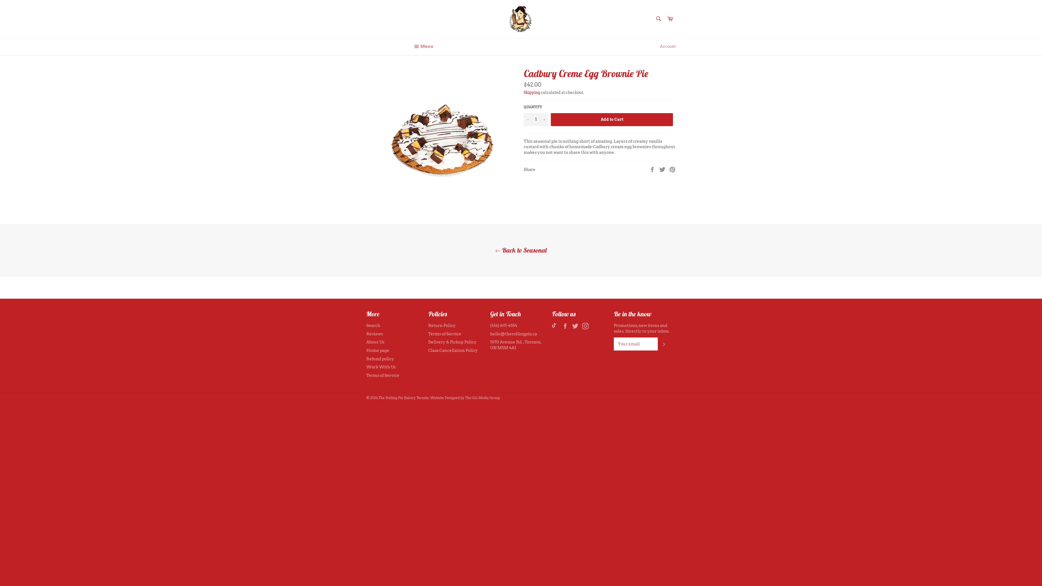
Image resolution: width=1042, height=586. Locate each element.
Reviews (374, 334)
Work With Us (381, 367)
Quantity (533, 107)
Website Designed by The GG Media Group (465, 398)
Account (668, 46)
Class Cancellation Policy (453, 350)
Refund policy (380, 358)
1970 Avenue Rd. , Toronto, (515, 342)
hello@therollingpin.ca (513, 334)
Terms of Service (382, 375)
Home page (377, 350)
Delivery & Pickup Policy (452, 342)
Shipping (532, 92)
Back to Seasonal (524, 250)
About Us (375, 342)
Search (373, 325)
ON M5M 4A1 (503, 347)
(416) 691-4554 (503, 325)
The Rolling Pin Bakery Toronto (404, 398)
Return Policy (442, 325)
